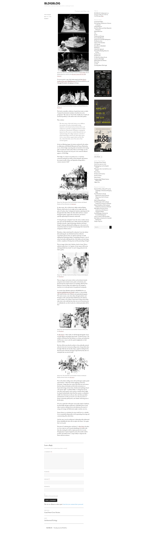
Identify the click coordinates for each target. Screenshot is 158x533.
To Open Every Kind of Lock (100, 57)
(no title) (96, 64)
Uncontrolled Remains (99, 38)
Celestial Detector (98, 27)
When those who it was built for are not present (102, 169)
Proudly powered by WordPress (60, 528)
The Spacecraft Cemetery (99, 174)
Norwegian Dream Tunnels (100, 162)
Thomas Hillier (82, 72)
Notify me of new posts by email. (51, 496)
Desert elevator (97, 177)
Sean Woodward (97, 194)
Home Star (96, 62)
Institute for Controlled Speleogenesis (102, 40)
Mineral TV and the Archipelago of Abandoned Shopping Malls (103, 190)
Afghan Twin (97, 182)
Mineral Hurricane (98, 31)
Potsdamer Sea (97, 56)
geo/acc (95, 35)
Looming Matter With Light (100, 65)
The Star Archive (98, 176)
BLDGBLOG (52, 3)
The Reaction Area (98, 41)
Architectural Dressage (99, 36)
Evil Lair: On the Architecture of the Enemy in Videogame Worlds (101, 210)
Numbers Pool (97, 54)
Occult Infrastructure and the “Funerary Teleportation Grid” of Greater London (102, 196)
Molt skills (96, 208)
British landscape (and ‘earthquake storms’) (101, 166)
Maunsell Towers (101, 200)
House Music (97, 172)
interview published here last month (65, 293)
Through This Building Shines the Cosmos (101, 51)
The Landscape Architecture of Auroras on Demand (102, 24)
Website (47, 487)
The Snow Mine (106, 217)
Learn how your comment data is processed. (73, 504)
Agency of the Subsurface (99, 43)
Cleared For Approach (99, 49)
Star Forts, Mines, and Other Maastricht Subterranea (102, 29)
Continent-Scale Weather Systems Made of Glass (101, 179)
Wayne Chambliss (98, 205)
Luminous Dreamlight (99, 59)
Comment (48, 452)
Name (46, 472)
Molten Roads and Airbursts (100, 61)
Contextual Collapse (98, 22)
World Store (97, 48)
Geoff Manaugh (47, 14)
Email (46, 479)
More (102, 16)
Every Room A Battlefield (100, 46)
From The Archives (99, 160)
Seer (95, 33)
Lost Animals (97, 44)
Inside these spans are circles (100, 164)
